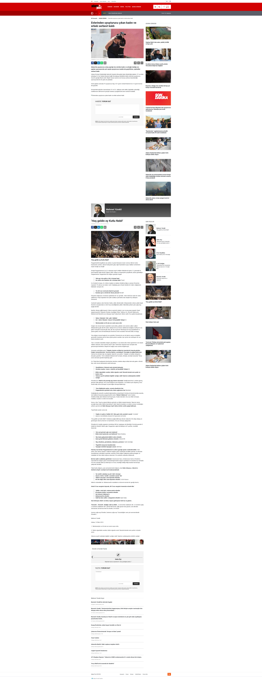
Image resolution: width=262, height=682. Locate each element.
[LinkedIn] (98, 63)
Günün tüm (166, 13)
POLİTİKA (128, 6)
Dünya (122, 6)
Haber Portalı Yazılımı (98, 678)
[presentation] (96, 13)
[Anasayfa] (92, 1)
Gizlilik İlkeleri (138, 674)
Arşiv (109, 1)
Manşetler (96, 1)
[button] (135, 63)
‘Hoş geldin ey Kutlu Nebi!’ (114, 13)
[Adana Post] (98, 6)
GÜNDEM (109, 6)
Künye (127, 674)
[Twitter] (95, 63)
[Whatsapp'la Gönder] (101, 63)
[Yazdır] (105, 63)
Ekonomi (116, 6)
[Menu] (155, 7)
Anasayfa (95, 18)
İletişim (131, 674)
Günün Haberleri (103, 1)
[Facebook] (92, 63)
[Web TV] (167, 1)
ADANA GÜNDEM (136, 6)
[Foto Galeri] (170, 1)
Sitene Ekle (113, 1)
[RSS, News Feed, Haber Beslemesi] (169, 674)
